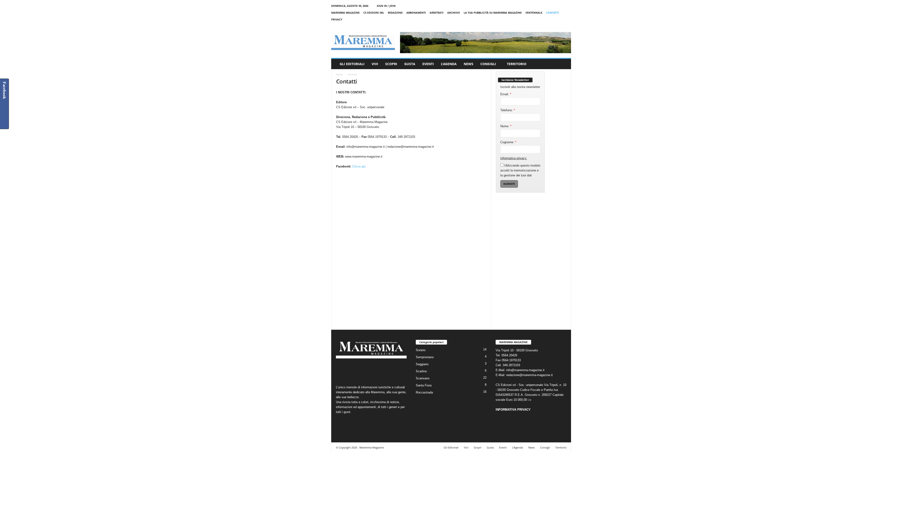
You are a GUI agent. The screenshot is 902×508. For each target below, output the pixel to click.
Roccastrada (424, 392)
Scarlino (421, 371)
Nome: (505, 126)
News (468, 64)
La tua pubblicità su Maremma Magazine (493, 12)
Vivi (375, 64)
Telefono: (507, 110)
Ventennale (533, 12)
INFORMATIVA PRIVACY (513, 409)
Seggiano (422, 364)
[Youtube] (567, 26)
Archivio (453, 12)
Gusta (409, 64)
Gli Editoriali (352, 64)
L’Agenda (449, 64)
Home (339, 74)
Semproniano (425, 357)
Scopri (391, 64)
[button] (564, 64)
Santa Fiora (424, 385)
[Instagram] (553, 26)
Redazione (395, 12)
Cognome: (508, 142)
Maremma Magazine (345, 12)
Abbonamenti (416, 12)
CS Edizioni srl (373, 12)
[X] (560, 26)
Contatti (552, 12)
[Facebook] (545, 26)
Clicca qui (358, 166)
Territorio (516, 64)
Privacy (336, 19)
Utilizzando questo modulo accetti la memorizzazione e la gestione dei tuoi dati (520, 170)
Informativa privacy (513, 158)
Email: (505, 94)
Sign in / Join (386, 6)
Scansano (422, 378)
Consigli (488, 64)
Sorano (420, 350)
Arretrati (436, 12)
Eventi (428, 64)
